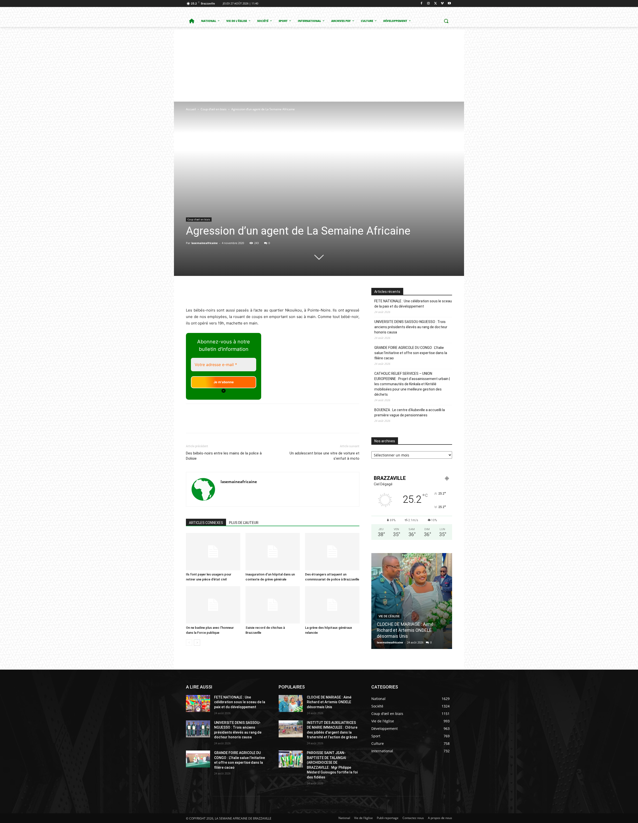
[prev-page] (189, 642)
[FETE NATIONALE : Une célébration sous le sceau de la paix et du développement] (198, 703)
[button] (446, 21)
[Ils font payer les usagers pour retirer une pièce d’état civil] (213, 551)
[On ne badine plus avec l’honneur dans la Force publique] (213, 605)
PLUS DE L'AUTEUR (243, 523)
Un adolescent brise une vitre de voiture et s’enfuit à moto (324, 456)
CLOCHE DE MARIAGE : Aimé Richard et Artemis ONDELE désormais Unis (405, 630)
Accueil (191, 109)
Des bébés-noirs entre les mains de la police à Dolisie (224, 456)
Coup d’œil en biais (214, 109)
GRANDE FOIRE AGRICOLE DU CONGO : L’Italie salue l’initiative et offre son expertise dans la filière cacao (410, 353)
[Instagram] (428, 3)
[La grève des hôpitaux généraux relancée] (332, 605)
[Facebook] (421, 3)
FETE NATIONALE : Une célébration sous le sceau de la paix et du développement (413, 303)
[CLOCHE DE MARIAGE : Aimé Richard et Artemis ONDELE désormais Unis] (411, 601)
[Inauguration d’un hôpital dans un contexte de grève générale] (272, 551)
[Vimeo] (442, 3)
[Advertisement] (319, 64)
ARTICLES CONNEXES (206, 523)
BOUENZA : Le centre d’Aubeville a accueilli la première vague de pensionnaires (409, 412)
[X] (435, 3)
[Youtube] (449, 3)
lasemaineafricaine (204, 243)
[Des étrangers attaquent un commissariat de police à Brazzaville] (332, 551)
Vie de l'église (389, 616)
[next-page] (197, 642)
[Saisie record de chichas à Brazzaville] (272, 605)
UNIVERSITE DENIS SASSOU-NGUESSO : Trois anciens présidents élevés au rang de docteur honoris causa (410, 327)
